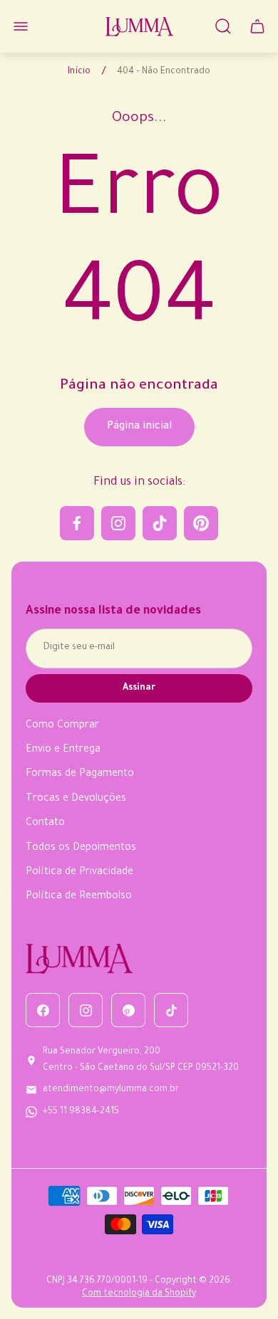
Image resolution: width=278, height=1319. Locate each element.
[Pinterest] (128, 1010)
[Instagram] (85, 1010)
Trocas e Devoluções (76, 799)
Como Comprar (62, 726)
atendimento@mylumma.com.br (111, 1090)
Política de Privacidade (79, 872)
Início (79, 72)
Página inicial (139, 427)
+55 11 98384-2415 (81, 1112)
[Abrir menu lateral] (20, 26)
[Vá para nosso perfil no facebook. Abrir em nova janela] (77, 523)
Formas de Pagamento (80, 774)
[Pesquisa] (223, 26)
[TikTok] (171, 1010)
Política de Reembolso (79, 897)
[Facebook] (43, 1010)
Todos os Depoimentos (81, 848)
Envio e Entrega (63, 750)
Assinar (139, 688)
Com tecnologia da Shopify (139, 1294)
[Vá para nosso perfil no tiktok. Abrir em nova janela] (160, 523)
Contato (45, 823)
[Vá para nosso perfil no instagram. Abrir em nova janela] (118, 523)
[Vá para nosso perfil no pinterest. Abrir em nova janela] (201, 523)
